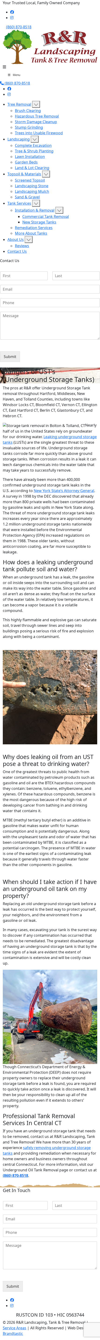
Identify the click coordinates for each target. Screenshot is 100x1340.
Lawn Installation (30, 156)
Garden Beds (26, 162)
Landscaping (18, 139)
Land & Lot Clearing (32, 167)
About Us (15, 239)
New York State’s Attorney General (64, 490)
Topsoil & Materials (24, 174)
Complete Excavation (33, 145)
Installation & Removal (34, 210)
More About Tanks (31, 233)
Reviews (22, 245)
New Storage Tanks (39, 222)
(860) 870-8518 (18, 27)
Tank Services (19, 203)
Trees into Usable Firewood (39, 132)
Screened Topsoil (30, 180)
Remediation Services (34, 227)
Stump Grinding (29, 127)
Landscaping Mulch (32, 191)
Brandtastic (13, 1333)
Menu (16, 75)
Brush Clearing (28, 110)
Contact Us (17, 251)
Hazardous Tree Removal (37, 116)
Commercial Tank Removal (45, 216)
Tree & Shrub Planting (34, 151)
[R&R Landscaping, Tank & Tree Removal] (50, 46)
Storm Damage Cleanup (36, 121)
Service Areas (14, 1327)
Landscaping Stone (31, 185)
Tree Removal (19, 104)
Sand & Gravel (27, 197)
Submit (10, 356)
